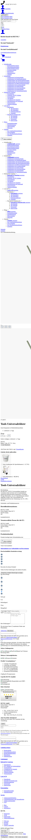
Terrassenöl (7, 783)
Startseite (3, 229)
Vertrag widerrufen (9, 825)
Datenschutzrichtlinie (11, 637)
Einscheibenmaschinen (10, 752)
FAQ (5, 802)
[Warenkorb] (3, 61)
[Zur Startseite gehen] (6, 16)
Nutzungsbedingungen (6, 638)
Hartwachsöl (7, 785)
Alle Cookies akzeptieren (21, 837)
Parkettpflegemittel (9, 790)
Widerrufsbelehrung (9, 818)
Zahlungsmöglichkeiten (10, 798)
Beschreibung (4, 478)
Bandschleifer (7, 750)
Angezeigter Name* (6, 611)
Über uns (6, 821)
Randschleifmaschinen (10, 753)
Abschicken (10, 630)
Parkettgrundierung (9, 782)
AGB (5, 815)
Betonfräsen (7, 755)
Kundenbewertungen (6, 481)
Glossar (6, 806)
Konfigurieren (4, 837)
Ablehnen (11, 837)
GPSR (2, 479)
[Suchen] (2, 23)
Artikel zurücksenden (9, 801)
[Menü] (4, 15)
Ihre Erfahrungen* (6, 623)
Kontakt (6, 824)
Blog (5, 805)
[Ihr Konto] (3, 33)
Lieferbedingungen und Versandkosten (14, 799)
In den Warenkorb (5, 445)
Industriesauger (8, 756)
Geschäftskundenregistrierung (8, 52)
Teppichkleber (7, 767)
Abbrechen (4, 630)
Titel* (2, 612)
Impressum (7, 813)
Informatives (7, 808)
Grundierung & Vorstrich (10, 769)
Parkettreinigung (8, 792)
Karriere (6, 822)
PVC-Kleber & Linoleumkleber (12, 766)
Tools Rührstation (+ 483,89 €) (11, 476)
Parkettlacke (7, 779)
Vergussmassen (8, 773)
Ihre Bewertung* (5, 574)
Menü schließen (7, 139)
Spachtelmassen (8, 770)
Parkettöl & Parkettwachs (10, 780)
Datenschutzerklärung (5, 733)
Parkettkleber (7, 764)
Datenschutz (7, 816)
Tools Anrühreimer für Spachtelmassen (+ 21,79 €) (16, 464)
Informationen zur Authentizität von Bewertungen (15, 548)
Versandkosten (20, 449)
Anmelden (3, 39)
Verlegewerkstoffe (8, 772)
